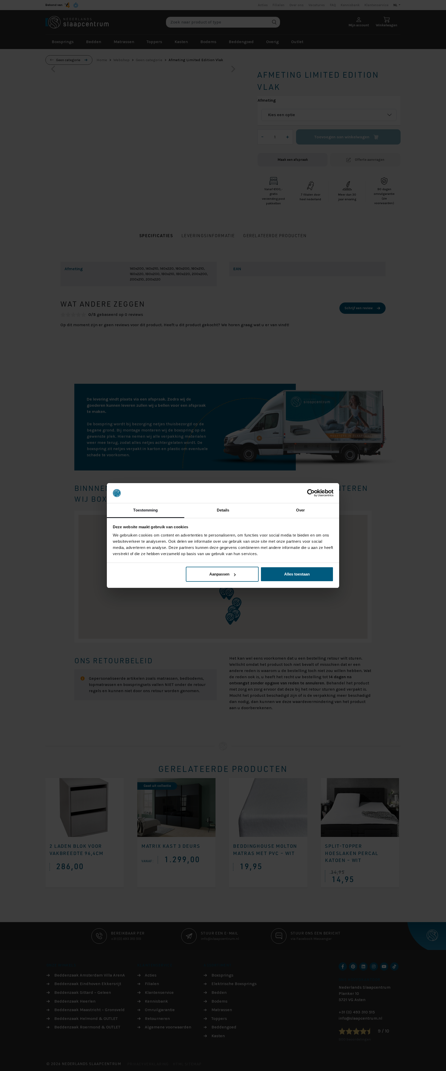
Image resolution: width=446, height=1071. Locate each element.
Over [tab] (300, 510)
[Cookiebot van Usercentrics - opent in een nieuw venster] (310, 493)
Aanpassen (219, 574)
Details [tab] (223, 510)
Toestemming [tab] (145, 510)
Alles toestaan (297, 574)
